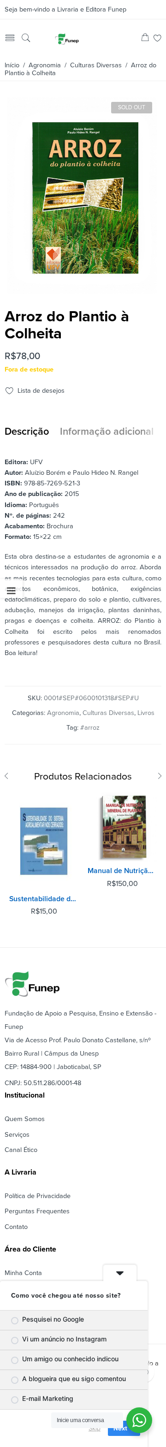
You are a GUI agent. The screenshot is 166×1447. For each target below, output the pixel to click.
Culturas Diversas (96, 65)
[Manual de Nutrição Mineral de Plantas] (122, 827)
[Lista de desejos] (157, 39)
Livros (145, 713)
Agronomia (45, 65)
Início (12, 65)
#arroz (90, 728)
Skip (95, 1428)
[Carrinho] (145, 39)
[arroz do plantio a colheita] (82, 291)
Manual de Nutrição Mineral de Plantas (122, 870)
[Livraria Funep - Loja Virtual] (67, 39)
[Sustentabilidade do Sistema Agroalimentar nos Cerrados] (43, 840)
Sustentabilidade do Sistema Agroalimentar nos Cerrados (43, 899)
